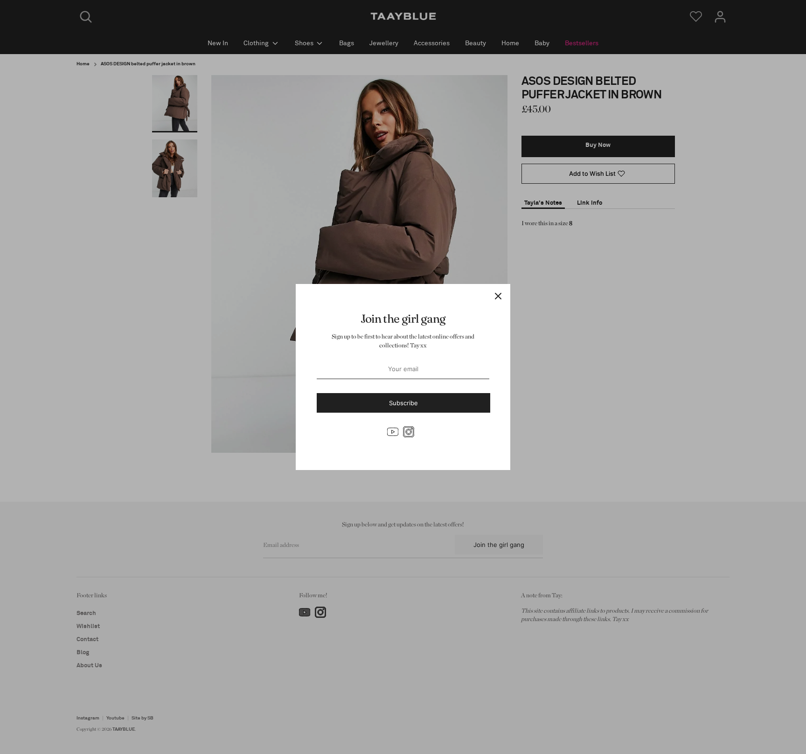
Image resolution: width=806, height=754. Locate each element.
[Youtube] (392, 431)
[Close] (498, 296)
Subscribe (403, 403)
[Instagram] (408, 431)
